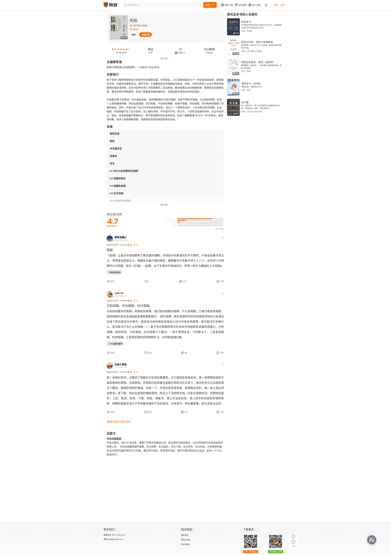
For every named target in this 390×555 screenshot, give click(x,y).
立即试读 (145, 34)
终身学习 (246, 22)
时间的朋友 (185, 544)
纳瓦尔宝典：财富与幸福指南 (257, 42)
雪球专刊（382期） (251, 83)
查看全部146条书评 (119, 421)
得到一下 (210, 5)
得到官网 (184, 535)
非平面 (245, 102)
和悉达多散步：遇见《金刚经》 (258, 62)
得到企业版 (185, 540)
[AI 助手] (371, 539)
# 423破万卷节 (115, 343)
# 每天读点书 (115, 272)
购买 (133, 34)
